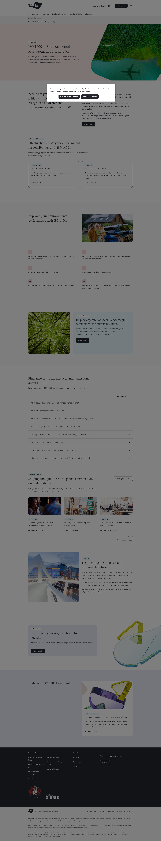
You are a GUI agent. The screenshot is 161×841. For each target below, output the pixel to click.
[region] (81, 93)
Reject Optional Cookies (69, 96)
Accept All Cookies (90, 96)
